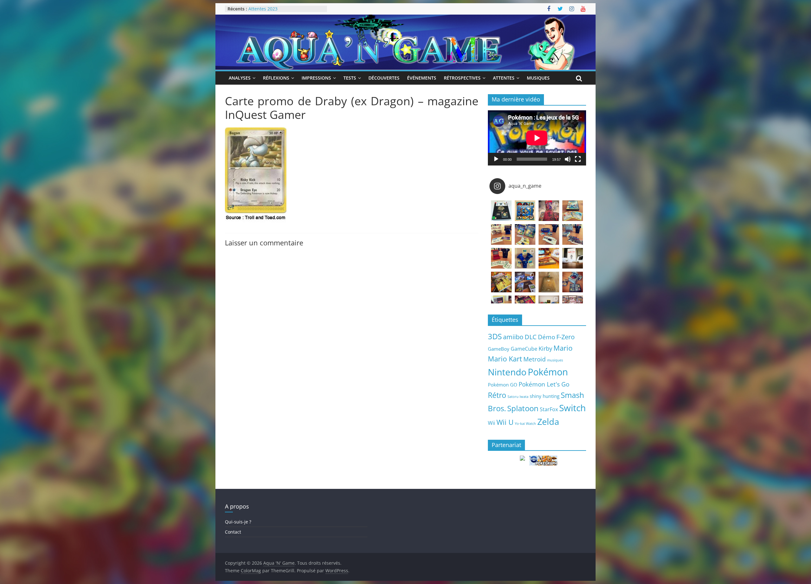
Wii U (505, 422)
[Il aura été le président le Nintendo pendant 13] (572, 258)
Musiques (538, 78)
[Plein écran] (578, 159)
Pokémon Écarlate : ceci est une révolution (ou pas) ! (281, 12)
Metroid (534, 359)
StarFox (549, 409)
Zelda (548, 421)
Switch (572, 408)
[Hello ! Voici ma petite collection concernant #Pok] (549, 210)
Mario (562, 348)
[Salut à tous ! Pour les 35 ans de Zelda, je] (525, 282)
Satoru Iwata (518, 396)
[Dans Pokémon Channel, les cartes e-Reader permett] (525, 234)
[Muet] (568, 159)
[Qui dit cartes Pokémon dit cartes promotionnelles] (572, 210)
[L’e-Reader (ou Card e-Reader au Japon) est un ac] (525, 258)
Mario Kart (505, 358)
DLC (531, 336)
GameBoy (498, 349)
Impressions (316, 78)
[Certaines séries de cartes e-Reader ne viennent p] (549, 234)
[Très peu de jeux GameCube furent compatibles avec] (572, 234)
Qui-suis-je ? (238, 522)
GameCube (524, 348)
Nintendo (507, 372)
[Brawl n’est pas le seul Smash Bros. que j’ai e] (572, 282)
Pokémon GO (502, 384)
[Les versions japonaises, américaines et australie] (501, 258)
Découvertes (383, 78)
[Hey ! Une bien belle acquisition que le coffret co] (525, 210)
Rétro (497, 395)
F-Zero (565, 337)
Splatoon (523, 408)
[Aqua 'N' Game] (405, 18)
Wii (491, 422)
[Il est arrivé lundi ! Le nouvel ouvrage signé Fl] (549, 282)
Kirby (545, 348)
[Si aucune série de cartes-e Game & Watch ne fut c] (501, 234)
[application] (537, 137)
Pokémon (548, 372)
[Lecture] (496, 159)
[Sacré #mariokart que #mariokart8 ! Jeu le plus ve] (549, 258)
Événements (421, 78)
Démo (546, 337)
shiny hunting (544, 396)
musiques (555, 360)
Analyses (240, 78)
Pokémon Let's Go (544, 384)
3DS (495, 336)
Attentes (503, 78)
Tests (349, 78)
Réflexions (276, 78)
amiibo (513, 336)
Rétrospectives (462, 78)
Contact (233, 532)
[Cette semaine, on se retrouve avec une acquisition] (501, 282)
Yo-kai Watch (525, 423)
